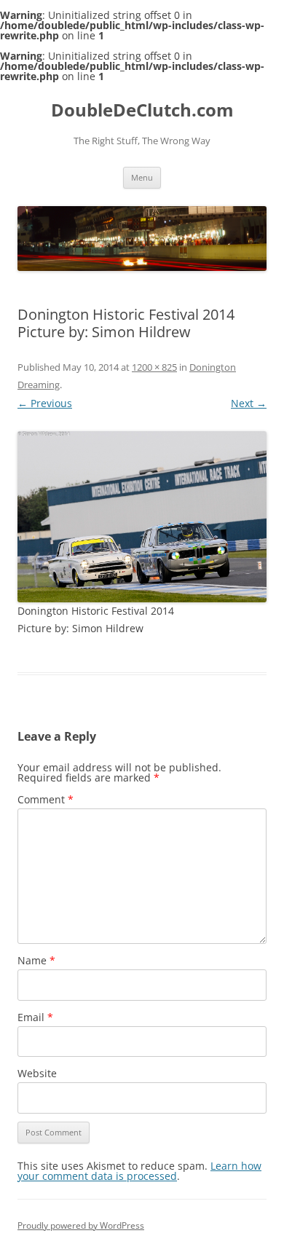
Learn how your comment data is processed (139, 1171)
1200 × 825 (154, 367)
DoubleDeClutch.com (142, 110)
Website (37, 1073)
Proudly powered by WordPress (80, 1225)
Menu (142, 177)
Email (35, 1017)
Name (36, 960)
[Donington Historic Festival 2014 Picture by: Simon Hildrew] (142, 516)
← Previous (44, 403)
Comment (45, 799)
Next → (249, 403)
